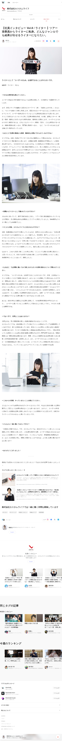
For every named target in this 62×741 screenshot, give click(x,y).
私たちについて (17, 19)
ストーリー (46, 19)
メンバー (32, 19)
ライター (5, 512)
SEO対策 (42, 512)
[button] (31, 684)
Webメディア (33, 512)
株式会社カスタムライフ (18, 8)
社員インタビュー (23, 512)
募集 (59, 19)
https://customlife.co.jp (12, 11)
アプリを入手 (56, 688)
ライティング (13, 512)
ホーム (2, 19)
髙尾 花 (7, 40)
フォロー (31, 14)
